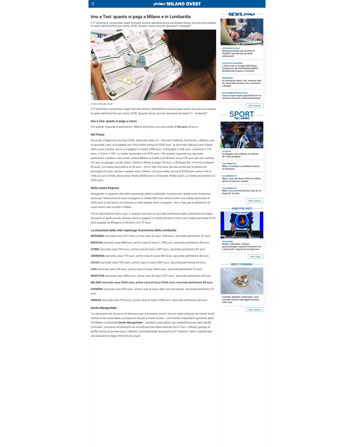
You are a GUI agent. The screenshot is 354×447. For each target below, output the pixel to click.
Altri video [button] (255, 256)
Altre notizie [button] (254, 105)
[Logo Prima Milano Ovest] (177, 4)
